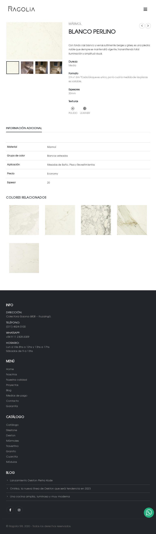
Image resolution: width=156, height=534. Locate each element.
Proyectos (12, 385)
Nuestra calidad (16, 380)
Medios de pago (16, 395)
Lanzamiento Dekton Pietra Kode (31, 480)
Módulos (11, 462)
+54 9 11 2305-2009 (17, 337)
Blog (8, 390)
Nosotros (11, 374)
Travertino (12, 446)
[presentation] (11, 41)
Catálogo (12, 425)
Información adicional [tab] (24, 128)
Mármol (75, 24)
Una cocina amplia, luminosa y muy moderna (40, 496)
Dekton (10, 435)
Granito (11, 451)
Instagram (19, 510)
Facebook (10, 510)
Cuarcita (12, 456)
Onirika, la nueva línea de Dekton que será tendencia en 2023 (50, 488)
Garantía (12, 406)
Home (10, 369)
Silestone (11, 430)
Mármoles (12, 441)
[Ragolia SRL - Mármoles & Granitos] (21, 9)
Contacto (12, 401)
